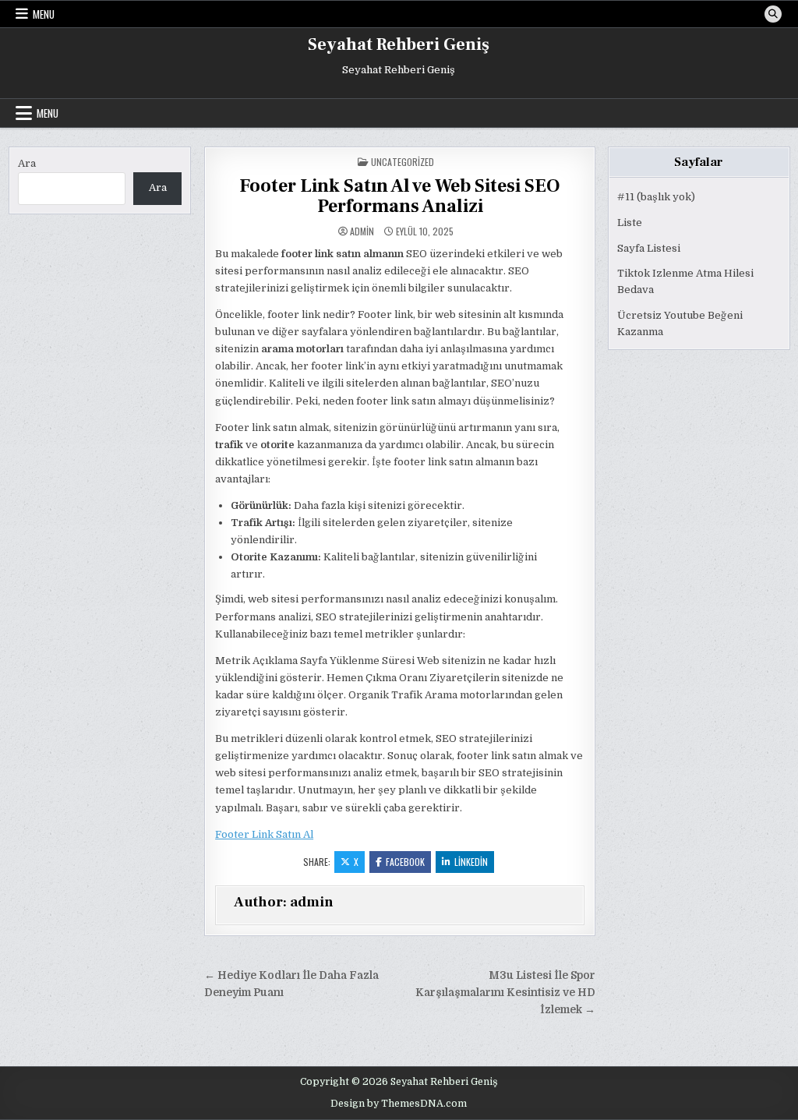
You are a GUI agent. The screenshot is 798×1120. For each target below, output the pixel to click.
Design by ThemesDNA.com (398, 1103)
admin (362, 231)
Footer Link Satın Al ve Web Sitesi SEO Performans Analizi (399, 196)
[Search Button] (773, 14)
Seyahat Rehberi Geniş (398, 44)
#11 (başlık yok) (656, 197)
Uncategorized (402, 161)
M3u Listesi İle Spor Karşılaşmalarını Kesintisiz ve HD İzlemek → (505, 993)
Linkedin (471, 861)
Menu (44, 14)
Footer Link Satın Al (264, 834)
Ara (27, 163)
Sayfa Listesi (648, 248)
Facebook (405, 861)
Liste (629, 222)
